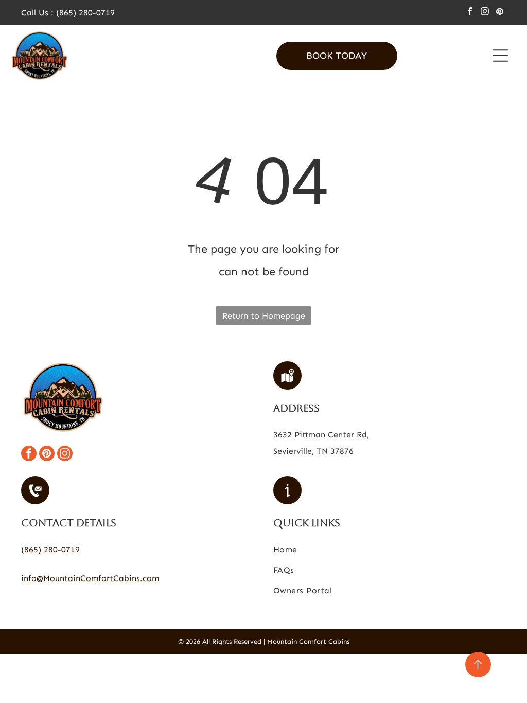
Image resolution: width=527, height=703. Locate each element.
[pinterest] (500, 12)
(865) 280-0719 (85, 12)
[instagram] (485, 12)
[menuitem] (389, 551)
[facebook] (470, 12)
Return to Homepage (263, 316)
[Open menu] (500, 55)
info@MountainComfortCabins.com (90, 578)
